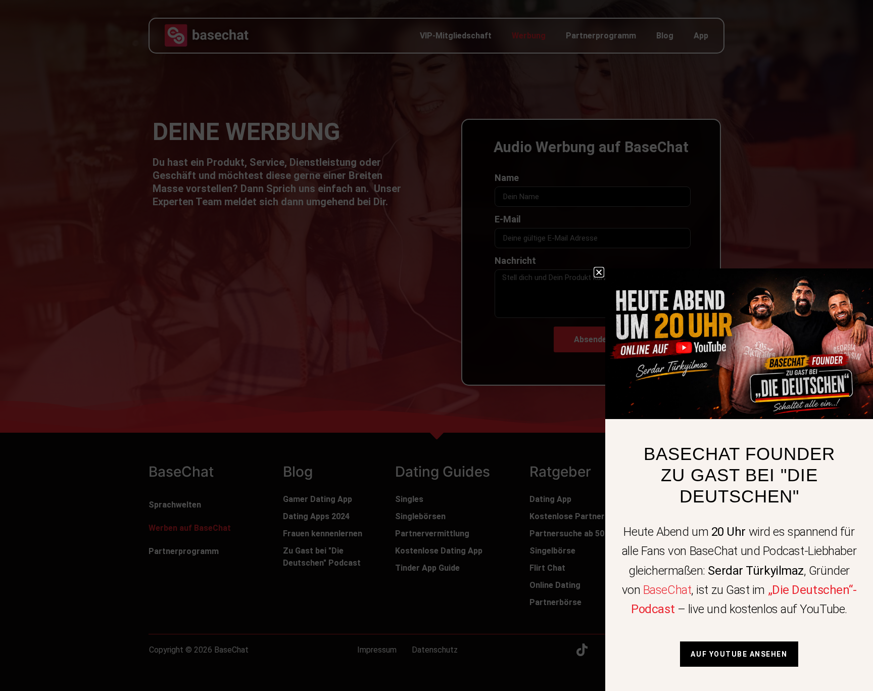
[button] (599, 272)
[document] (436, 345)
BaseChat (667, 590)
